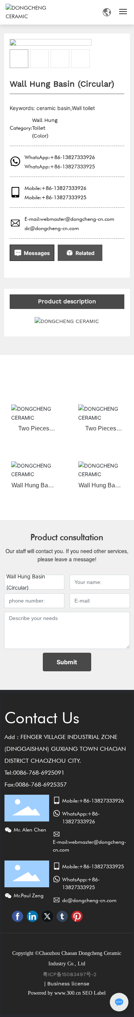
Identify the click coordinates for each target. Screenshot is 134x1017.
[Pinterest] (77, 916)
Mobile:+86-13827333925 (55, 197)
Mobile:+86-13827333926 (55, 188)
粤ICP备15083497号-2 (69, 974)
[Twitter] (47, 916)
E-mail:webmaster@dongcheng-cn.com (69, 219)
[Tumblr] (62, 916)
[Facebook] (17, 916)
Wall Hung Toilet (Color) (44, 128)
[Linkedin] (32, 916)
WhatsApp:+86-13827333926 (60, 157)
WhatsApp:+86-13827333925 (60, 167)
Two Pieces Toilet (33, 431)
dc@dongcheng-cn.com (52, 228)
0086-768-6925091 (38, 772)
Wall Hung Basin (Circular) (34, 488)
